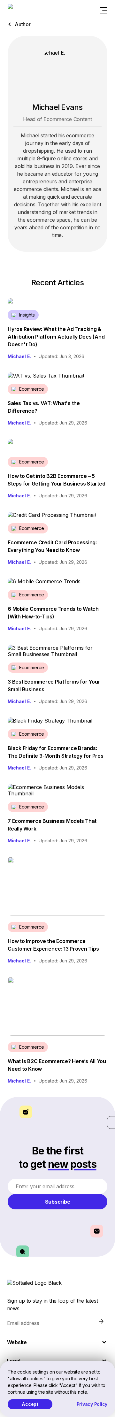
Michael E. (19, 356)
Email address (23, 1323)
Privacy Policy (92, 1404)
